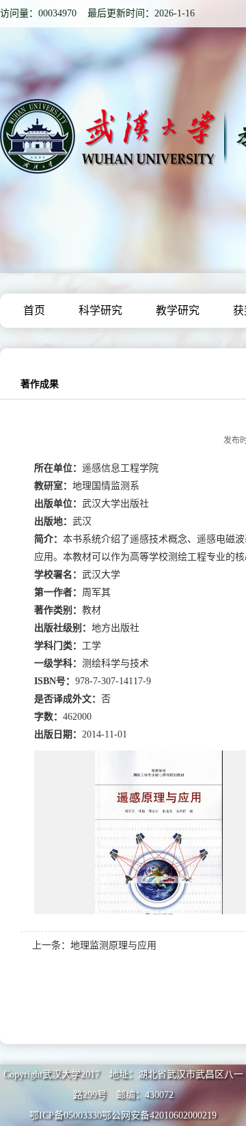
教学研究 (178, 310)
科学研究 (100, 310)
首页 (34, 310)
